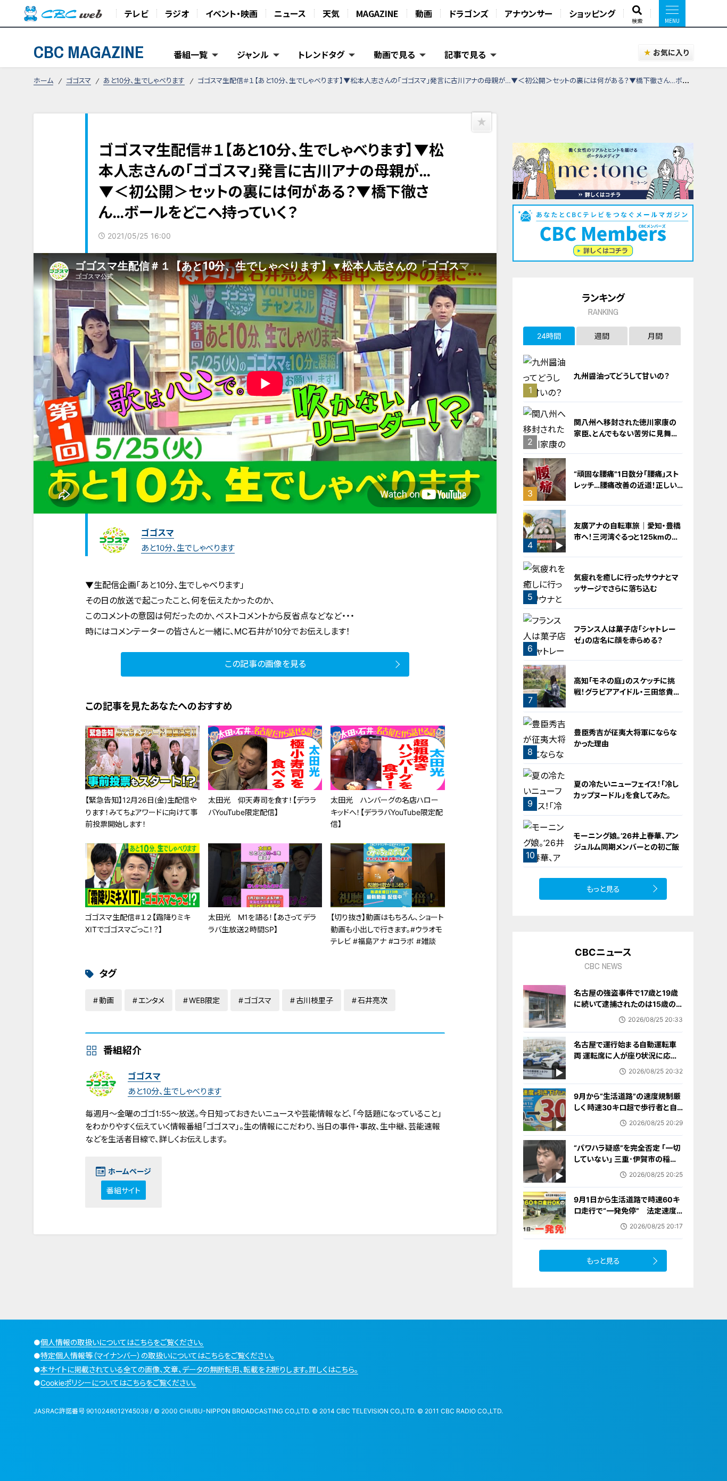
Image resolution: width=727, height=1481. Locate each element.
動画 (423, 13)
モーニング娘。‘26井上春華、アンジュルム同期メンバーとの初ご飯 (626, 841)
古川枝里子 (314, 1000)
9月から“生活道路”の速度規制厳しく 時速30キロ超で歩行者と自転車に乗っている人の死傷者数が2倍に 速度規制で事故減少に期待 (628, 1118)
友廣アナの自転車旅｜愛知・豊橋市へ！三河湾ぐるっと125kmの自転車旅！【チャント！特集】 (627, 536)
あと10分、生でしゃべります (144, 80)
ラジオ (177, 13)
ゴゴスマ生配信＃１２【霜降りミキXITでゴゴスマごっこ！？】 (138, 923)
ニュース (290, 13)
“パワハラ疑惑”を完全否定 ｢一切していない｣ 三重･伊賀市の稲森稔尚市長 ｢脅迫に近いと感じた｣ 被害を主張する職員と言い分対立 (628, 1164)
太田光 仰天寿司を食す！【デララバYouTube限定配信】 (262, 805)
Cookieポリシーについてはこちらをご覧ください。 (118, 1382)
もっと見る (603, 888)
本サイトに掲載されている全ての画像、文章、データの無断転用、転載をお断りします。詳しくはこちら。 (199, 1369)
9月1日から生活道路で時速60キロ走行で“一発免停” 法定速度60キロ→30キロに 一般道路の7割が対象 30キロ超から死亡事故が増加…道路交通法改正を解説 (627, 1222)
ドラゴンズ (468, 13)
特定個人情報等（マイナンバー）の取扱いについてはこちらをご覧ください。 (157, 1355)
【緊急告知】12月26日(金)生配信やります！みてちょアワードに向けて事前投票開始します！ (141, 811)
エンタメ (151, 1000)
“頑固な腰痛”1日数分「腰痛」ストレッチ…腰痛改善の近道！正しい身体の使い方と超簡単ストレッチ (627, 485)
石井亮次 (372, 1000)
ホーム (43, 80)
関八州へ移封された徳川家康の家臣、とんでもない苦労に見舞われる (626, 433)
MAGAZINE (377, 13)
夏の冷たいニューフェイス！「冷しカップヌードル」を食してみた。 (626, 789)
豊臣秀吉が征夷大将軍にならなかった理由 (625, 738)
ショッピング (592, 13)
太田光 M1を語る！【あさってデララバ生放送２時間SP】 (262, 923)
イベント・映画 (231, 13)
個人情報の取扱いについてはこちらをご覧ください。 (122, 1342)
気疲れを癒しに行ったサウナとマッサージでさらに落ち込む (626, 583)
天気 (331, 13)
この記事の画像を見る (265, 663)
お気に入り (671, 52)
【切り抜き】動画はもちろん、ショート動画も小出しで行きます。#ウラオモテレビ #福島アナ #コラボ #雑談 (387, 929)
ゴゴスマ (78, 80)
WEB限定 (204, 1000)
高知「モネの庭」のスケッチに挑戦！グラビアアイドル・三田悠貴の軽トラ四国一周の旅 (627, 691)
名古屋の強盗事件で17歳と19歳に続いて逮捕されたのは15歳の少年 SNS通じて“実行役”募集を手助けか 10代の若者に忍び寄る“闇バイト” (627, 1015)
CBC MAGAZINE (89, 51)
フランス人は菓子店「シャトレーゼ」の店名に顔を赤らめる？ (625, 634)
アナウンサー (528, 13)
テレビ (136, 13)
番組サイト (123, 1190)
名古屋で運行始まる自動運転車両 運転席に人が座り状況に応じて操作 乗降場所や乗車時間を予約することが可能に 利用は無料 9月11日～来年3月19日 (628, 1067)
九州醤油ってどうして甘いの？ (622, 375)
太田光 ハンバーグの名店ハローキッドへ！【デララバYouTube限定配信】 (387, 811)
